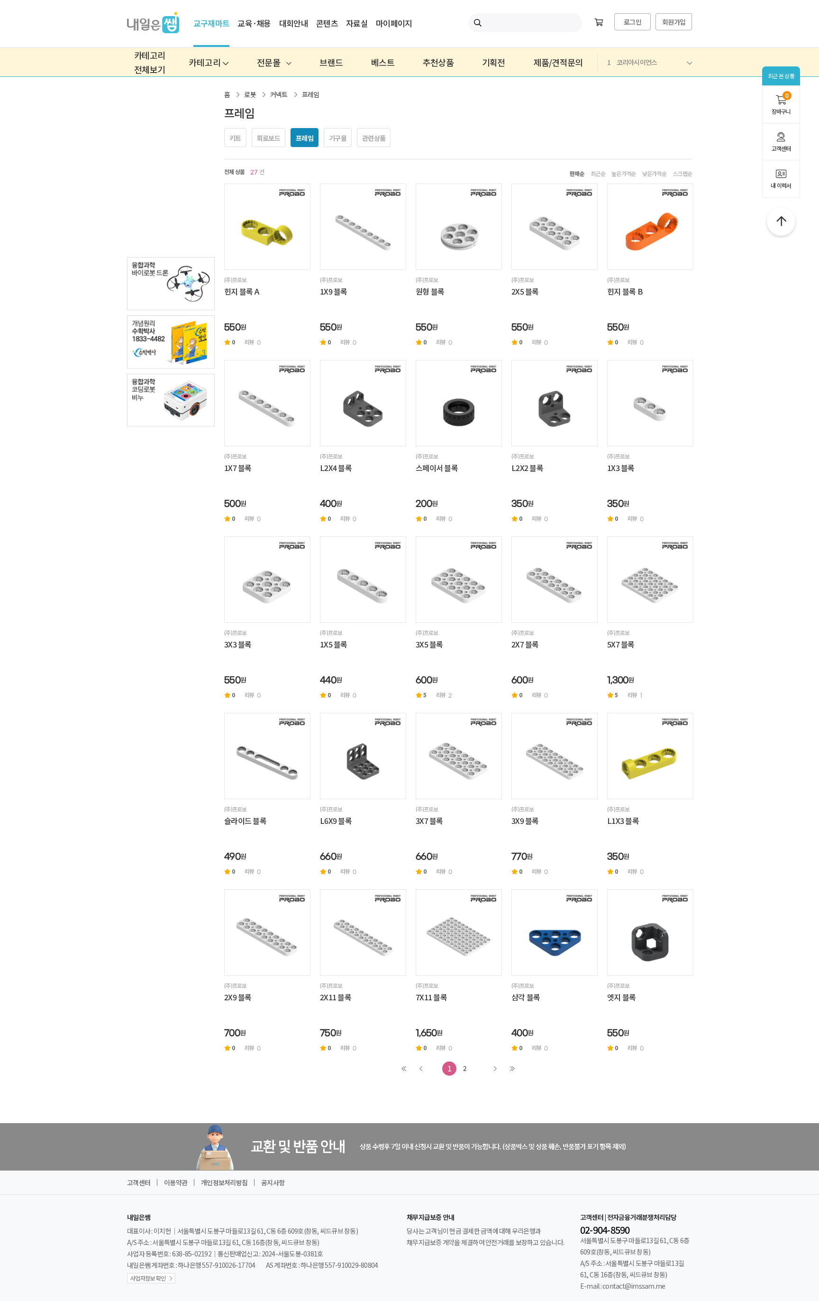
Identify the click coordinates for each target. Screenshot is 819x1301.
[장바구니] (599, 22)
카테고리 (206, 62)
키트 (235, 138)
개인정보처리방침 (224, 1182)
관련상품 (373, 138)
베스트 (382, 62)
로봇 (250, 94)
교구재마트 (211, 23)
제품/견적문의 (558, 62)
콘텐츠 (327, 23)
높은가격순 (623, 173)
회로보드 (268, 138)
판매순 (577, 173)
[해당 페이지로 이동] (171, 284)
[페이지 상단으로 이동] (781, 221)
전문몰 (269, 62)
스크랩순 (682, 173)
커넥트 (279, 94)
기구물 (337, 138)
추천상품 (438, 62)
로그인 (632, 22)
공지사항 (272, 1182)
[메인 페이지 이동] (153, 30)
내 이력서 (781, 185)
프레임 (310, 94)
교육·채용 (254, 23)
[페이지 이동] (267, 227)
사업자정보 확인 (147, 1278)
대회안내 (293, 23)
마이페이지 (394, 23)
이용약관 (175, 1182)
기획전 (493, 62)
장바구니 (781, 104)
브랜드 (331, 62)
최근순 (598, 173)
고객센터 (781, 148)
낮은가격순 (654, 173)
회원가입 (673, 22)
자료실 (357, 23)
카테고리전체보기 (149, 62)
